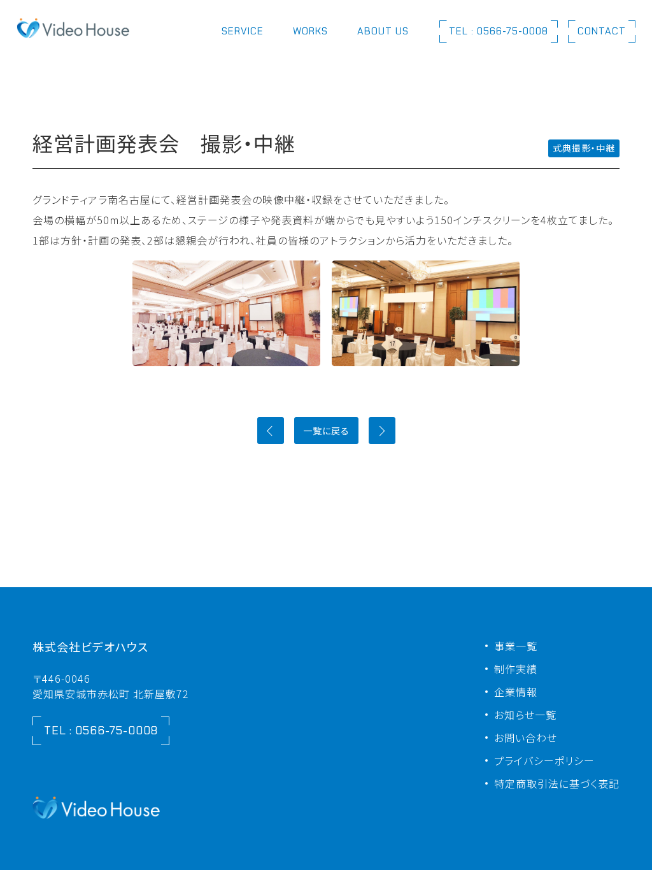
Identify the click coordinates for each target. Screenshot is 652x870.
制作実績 (515, 668)
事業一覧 (515, 645)
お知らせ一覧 (525, 714)
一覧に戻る (326, 430)
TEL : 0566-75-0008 (498, 31)
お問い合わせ (525, 737)
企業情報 (515, 691)
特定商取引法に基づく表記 (557, 783)
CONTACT (602, 31)
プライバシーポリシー (544, 760)
